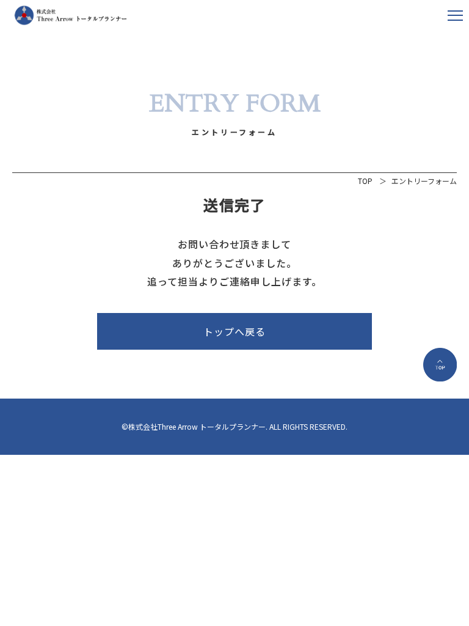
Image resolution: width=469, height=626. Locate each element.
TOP (365, 180)
